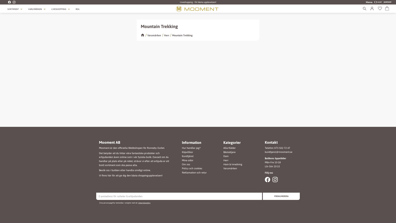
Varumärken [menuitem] (35, 9)
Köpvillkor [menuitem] (187, 152)
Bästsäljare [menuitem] (229, 152)
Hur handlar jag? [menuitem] (191, 148)
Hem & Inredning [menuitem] (232, 164)
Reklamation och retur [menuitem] (194, 172)
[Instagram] (13, 2)
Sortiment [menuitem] (13, 9)
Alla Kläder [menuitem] (229, 148)
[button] (379, 8)
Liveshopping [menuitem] (58, 9)
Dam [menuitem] (226, 156)
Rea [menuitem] (77, 9)
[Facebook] (8, 2)
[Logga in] (372, 8)
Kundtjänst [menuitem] (188, 156)
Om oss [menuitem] (186, 164)
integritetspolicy (144, 203)
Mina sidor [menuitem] (187, 160)
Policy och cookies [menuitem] (192, 168)
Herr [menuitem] (225, 160)
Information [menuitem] (191, 143)
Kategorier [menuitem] (232, 143)
